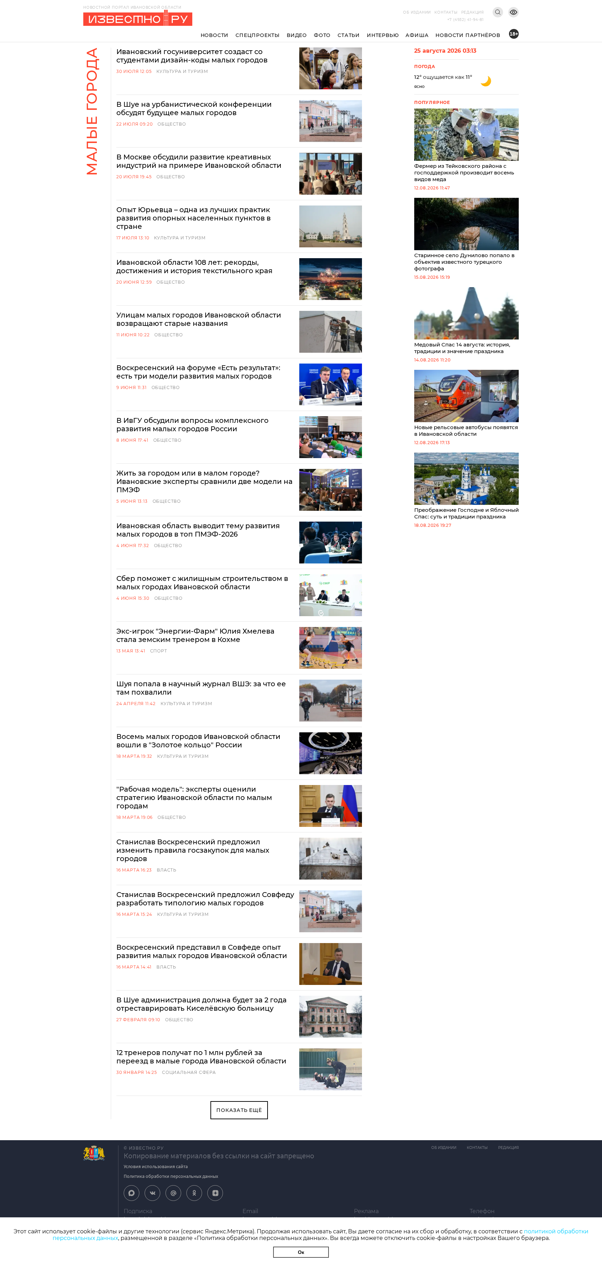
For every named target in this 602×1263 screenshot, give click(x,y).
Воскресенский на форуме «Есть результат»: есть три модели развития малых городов (198, 372)
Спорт (158, 650)
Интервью (383, 35)
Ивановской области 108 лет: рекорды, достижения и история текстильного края (194, 266)
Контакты (445, 12)
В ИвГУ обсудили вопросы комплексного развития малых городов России (192, 424)
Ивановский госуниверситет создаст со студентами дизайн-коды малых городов (192, 55)
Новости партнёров (467, 35)
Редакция (472, 12)
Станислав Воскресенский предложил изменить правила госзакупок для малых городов (192, 850)
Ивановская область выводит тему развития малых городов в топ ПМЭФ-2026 (198, 530)
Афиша (417, 35)
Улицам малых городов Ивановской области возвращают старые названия (198, 319)
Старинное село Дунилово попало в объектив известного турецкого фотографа (464, 262)
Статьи (349, 35)
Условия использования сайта (156, 1166)
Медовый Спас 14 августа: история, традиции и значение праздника (462, 347)
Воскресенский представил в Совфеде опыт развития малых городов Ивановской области (201, 951)
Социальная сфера (189, 1072)
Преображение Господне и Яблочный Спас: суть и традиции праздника (466, 513)
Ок (301, 1252)
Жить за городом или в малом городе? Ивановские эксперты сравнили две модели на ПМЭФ (204, 481)
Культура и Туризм (182, 71)
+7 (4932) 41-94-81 (465, 19)
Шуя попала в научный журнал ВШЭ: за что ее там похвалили (201, 688)
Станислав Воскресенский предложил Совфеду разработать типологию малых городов (205, 898)
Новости (215, 35)
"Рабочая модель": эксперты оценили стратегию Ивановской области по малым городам (194, 797)
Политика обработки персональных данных (171, 1176)
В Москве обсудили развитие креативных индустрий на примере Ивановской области (198, 161)
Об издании (417, 12)
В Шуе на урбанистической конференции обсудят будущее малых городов (194, 108)
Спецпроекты (258, 35)
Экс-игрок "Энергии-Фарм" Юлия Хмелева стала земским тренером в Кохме (195, 635)
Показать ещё (239, 1110)
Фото (322, 35)
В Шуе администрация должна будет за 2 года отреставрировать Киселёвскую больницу (201, 1004)
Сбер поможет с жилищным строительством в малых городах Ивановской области (202, 582)
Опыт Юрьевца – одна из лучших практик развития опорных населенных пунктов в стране (193, 218)
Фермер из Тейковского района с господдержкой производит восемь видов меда (464, 172)
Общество (171, 124)
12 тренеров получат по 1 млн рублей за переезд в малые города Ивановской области (201, 1056)
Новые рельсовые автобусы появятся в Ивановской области (466, 430)
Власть (167, 870)
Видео (297, 35)
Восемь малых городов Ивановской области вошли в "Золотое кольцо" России (198, 740)
